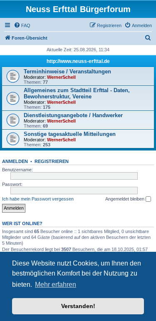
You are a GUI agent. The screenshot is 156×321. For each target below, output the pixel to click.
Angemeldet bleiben (125, 198)
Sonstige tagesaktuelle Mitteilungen (70, 134)
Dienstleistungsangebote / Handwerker (73, 115)
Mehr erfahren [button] (55, 284)
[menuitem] (22, 25)
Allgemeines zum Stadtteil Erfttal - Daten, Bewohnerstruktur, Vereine (77, 93)
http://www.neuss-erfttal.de (78, 61)
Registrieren (52, 161)
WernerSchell (61, 77)
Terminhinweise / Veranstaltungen (67, 71)
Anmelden (15, 161)
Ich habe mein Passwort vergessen (38, 198)
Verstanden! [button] (78, 306)
